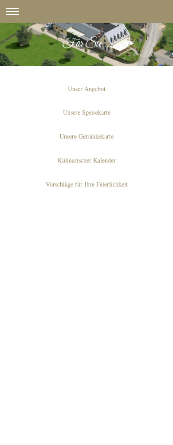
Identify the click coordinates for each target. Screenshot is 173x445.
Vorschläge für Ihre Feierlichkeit (87, 184)
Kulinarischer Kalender (87, 160)
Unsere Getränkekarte (86, 136)
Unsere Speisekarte (86, 112)
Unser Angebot (87, 88)
